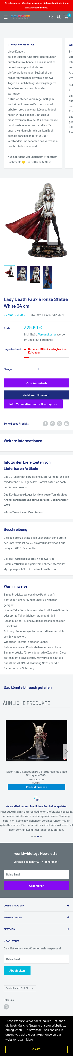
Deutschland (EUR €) (17, 988)
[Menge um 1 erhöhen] (48, 369)
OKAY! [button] (36, 1049)
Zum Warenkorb (36, 383)
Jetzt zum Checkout (36, 395)
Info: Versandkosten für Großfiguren (33, 404)
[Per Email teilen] (66, 423)
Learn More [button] (25, 1039)
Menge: (8, 369)
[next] (66, 751)
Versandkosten (47, 334)
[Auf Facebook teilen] (45, 423)
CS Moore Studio (14, 314)
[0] (66, 17)
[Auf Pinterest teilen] (52, 423)
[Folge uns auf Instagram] (6, 1006)
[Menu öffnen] (5, 17)
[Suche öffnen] (51, 17)
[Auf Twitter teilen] (59, 423)
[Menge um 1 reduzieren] (28, 369)
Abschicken (36, 885)
